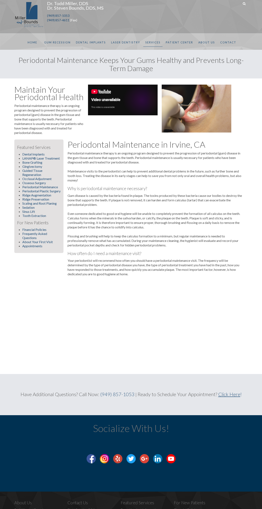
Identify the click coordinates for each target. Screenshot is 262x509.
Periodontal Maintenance (40, 187)
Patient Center (179, 42)
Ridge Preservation (35, 199)
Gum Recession (57, 42)
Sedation (28, 207)
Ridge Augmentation (36, 195)
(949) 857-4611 (58, 20)
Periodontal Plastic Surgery (41, 191)
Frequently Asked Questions (34, 236)
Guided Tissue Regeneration (32, 173)
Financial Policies (34, 229)
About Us (206, 42)
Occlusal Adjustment (37, 179)
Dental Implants (91, 42)
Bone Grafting (32, 162)
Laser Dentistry (125, 42)
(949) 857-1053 (58, 15)
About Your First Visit (37, 242)
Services (152, 42)
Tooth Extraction (34, 216)
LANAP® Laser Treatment (41, 158)
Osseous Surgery (34, 183)
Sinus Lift (28, 211)
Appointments (32, 246)
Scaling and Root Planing (39, 203)
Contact (228, 42)
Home (32, 42)
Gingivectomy (32, 166)
